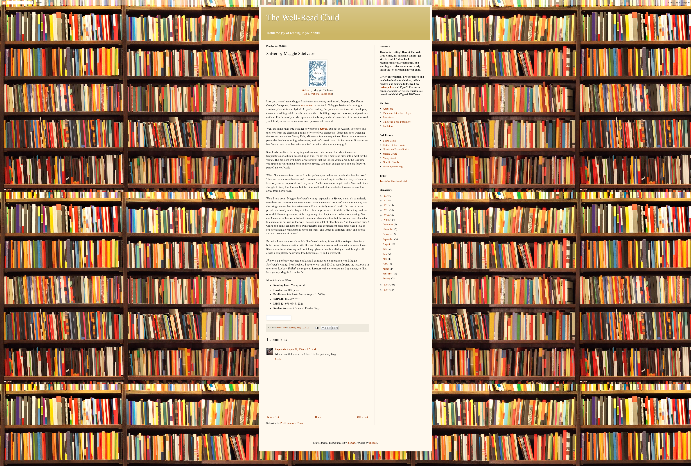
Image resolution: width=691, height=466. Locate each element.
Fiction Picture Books (394, 145)
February (388, 273)
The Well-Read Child (302, 17)
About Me (388, 108)
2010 (386, 215)
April (386, 263)
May (385, 258)
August (387, 244)
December (388, 224)
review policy (387, 87)
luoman (351, 442)
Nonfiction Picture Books (396, 149)
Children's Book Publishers (396, 121)
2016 (386, 195)
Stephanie (280, 349)
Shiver (323, 128)
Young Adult (389, 158)
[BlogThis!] (326, 328)
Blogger (373, 442)
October (387, 234)
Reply (278, 359)
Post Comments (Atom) (292, 423)
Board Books (389, 140)
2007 (386, 289)
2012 (386, 205)
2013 (386, 200)
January (387, 278)
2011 (386, 210)
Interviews (388, 117)
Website (314, 93)
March (386, 268)
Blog (306, 93)
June (385, 254)
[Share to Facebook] (333, 328)
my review (307, 105)
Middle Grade (390, 153)
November (388, 229)
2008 (386, 284)
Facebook (326, 93)
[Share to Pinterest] (336, 328)
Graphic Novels (391, 162)
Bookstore (388, 126)
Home (318, 417)
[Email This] (323, 328)
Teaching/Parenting (393, 166)
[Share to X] (330, 328)
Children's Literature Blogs (396, 113)
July (385, 249)
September (388, 239)
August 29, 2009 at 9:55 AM (301, 349)
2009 (386, 220)
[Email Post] (316, 327)
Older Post (362, 417)
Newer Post (273, 417)
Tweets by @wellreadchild (393, 181)
